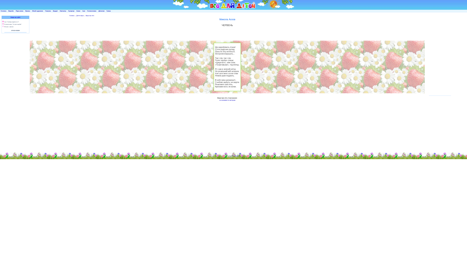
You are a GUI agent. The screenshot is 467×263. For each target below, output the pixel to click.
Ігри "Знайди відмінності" (11, 22)
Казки (78, 11)
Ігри (83, 11)
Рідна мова (19, 11)
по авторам (231, 100)
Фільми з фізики (8, 26)
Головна (3, 11)
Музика (27, 11)
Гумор (109, 11)
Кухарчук (71, 11)
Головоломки (91, 11)
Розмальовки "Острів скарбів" (13, 24)
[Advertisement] (15, 58)
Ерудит (55, 11)
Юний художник (37, 11)
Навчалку (63, 11)
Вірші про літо (90, 15)
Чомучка (48, 11)
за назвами (223, 100)
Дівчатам (101, 11)
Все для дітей (236, 155)
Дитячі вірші (80, 15)
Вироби (11, 11)
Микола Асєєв (227, 19)
